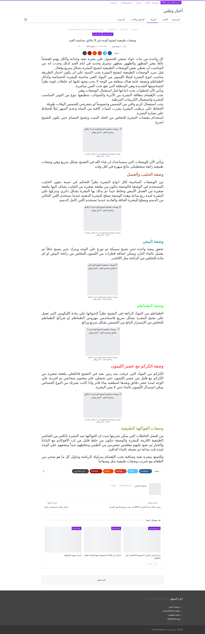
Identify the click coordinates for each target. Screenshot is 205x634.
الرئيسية (155, 3)
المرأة (138, 3)
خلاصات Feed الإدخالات (171, 611)
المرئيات (113, 3)
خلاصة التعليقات (174, 615)
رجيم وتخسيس (154, 528)
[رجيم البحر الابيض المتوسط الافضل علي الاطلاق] (142, 540)
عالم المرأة (97, 34)
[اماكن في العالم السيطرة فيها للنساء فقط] (102, 540)
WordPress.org (173, 619)
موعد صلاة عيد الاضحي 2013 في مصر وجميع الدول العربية (135, 507)
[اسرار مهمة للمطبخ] (62, 540)
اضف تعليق (101, 580)
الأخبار (147, 3)
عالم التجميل (107, 34)
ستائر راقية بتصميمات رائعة (56, 507)
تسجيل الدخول (174, 607)
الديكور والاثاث (126, 3)
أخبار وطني (173, 10)
